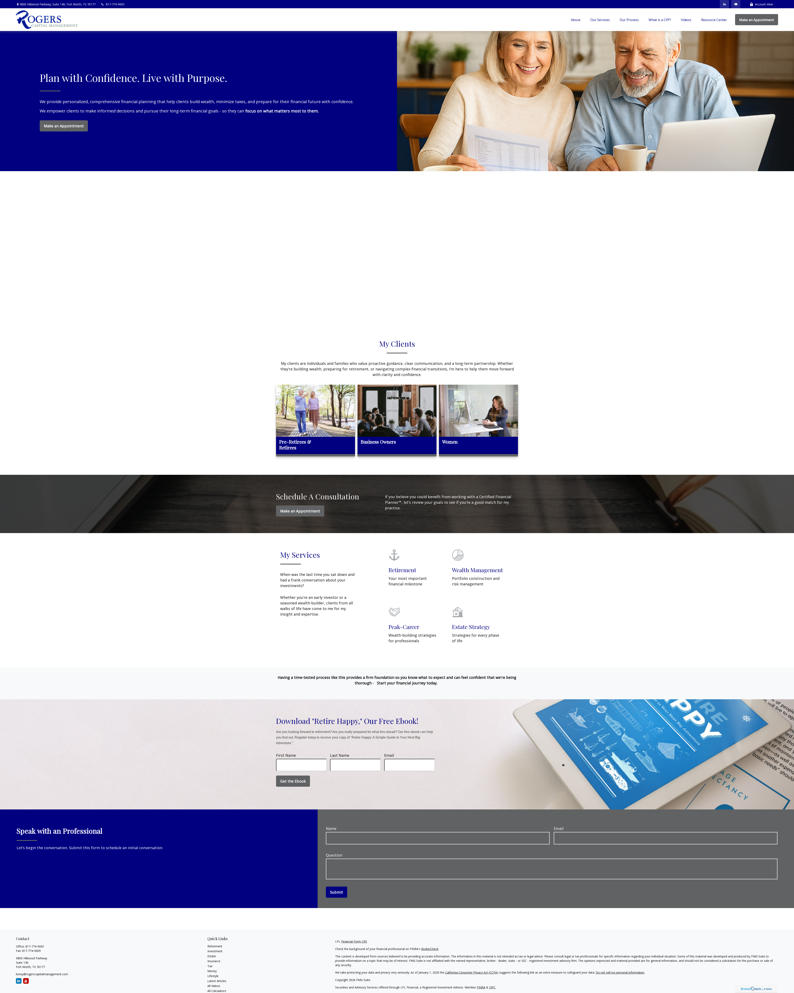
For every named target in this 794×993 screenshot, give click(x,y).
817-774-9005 (115, 4)
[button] (575, 19)
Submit (336, 892)
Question (334, 855)
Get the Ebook (293, 781)
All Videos (213, 986)
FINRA (481, 987)
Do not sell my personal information (620, 972)
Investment (214, 951)
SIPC (492, 987)
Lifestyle (213, 976)
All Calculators (216, 991)
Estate (211, 956)
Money (212, 971)
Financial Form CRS (354, 941)
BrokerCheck (429, 949)
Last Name (339, 755)
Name (331, 828)
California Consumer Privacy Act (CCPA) (471, 972)
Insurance (213, 961)
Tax (209, 966)
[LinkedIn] (724, 4)
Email (389, 755)
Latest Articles (216, 981)
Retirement (214, 946)
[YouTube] (735, 4)
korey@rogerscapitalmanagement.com (42, 974)
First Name (286, 755)
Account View (764, 4)
